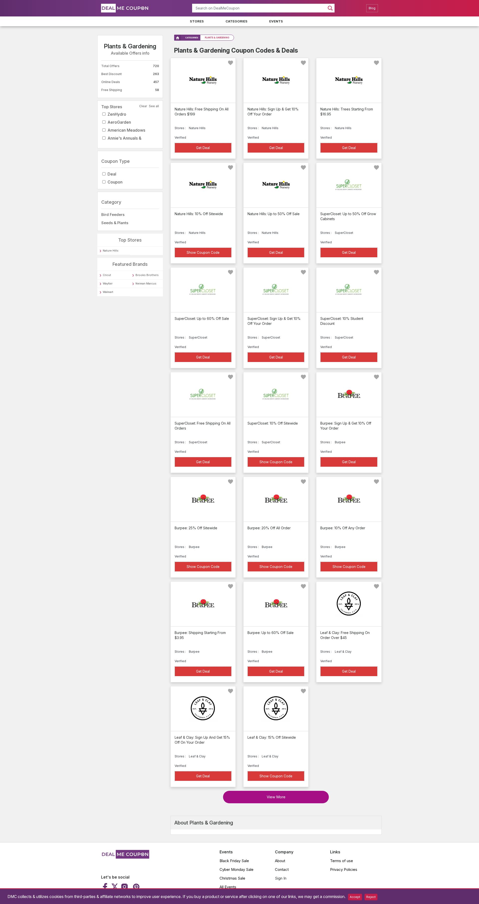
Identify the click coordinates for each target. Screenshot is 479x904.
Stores (197, 21)
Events (276, 21)
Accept (355, 897)
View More (276, 797)
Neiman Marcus (145, 283)
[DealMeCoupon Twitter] (115, 887)
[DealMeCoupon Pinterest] (135, 887)
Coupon (115, 182)
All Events (228, 887)
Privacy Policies (343, 869)
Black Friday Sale (234, 860)
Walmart (108, 292)
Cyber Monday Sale (236, 869)
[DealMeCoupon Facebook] (105, 887)
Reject (371, 897)
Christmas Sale (232, 878)
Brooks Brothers (147, 275)
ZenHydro (117, 114)
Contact (282, 869)
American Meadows (126, 130)
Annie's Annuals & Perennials (124, 142)
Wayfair (108, 283)
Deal (112, 174)
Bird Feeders (112, 214)
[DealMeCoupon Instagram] (124, 887)
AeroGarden (119, 122)
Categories (236, 21)
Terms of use (341, 860)
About (280, 860)
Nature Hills (111, 251)
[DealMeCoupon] (125, 857)
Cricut (107, 275)
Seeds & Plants (114, 222)
